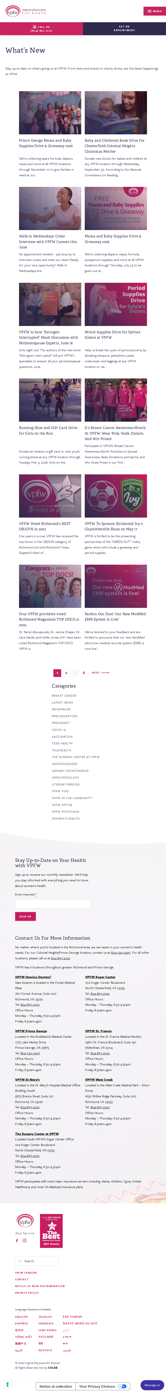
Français (46, 1323)
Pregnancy (61, 723)
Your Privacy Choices (97, 1386)
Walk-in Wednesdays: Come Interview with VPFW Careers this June (48, 241)
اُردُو (66, 1330)
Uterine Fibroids (66, 784)
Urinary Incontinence (70, 771)
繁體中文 (21, 1343)
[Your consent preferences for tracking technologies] (7, 1384)
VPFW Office (62, 805)
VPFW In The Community (72, 798)
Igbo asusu (48, 1330)
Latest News (62, 702)
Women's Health (66, 818)
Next (96, 672)
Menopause (61, 709)
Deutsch (45, 1350)
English (21, 1317)
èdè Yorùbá (72, 1317)
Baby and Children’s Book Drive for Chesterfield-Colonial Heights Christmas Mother (114, 146)
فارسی (67, 1350)
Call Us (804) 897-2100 (41, 28)
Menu (157, 11)
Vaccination (62, 736)
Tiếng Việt (23, 1337)
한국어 (19, 1330)
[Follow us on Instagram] (24, 1241)
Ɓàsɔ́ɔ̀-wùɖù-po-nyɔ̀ (80, 1323)
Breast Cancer (64, 695)
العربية (18, 1350)
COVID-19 (59, 730)
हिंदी (41, 1343)
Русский (46, 1337)
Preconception (65, 716)
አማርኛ (67, 1337)
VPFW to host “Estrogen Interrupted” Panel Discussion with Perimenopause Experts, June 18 (48, 337)
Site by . (48, 1367)
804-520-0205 (121, 952)
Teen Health (62, 743)
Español (22, 1323)
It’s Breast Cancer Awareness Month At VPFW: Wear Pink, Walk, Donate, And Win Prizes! (115, 433)
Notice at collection (56, 1386)
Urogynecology (66, 777)
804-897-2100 (60, 958)
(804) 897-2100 (25, 1233)
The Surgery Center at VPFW (76, 757)
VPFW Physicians (65, 811)
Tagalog (45, 1317)
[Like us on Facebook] (17, 1241)
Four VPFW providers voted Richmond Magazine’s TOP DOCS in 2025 (49, 619)
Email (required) (26, 894)
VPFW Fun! (60, 791)
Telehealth (61, 750)
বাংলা (65, 1343)
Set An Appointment (124, 28)
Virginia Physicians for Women (26, 11)
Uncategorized (65, 764)
